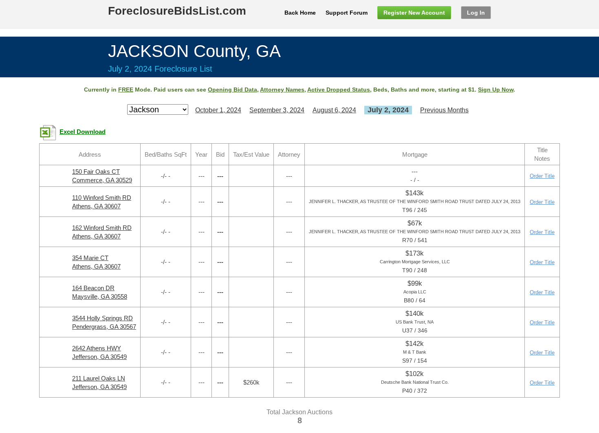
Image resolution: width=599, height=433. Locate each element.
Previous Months (444, 110)
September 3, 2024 (276, 110)
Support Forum (347, 12)
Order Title (542, 176)
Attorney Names (282, 89)
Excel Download (82, 132)
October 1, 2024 (218, 110)
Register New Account (414, 12)
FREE (125, 89)
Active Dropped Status (338, 89)
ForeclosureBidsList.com (177, 10)
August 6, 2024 (334, 110)
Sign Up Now (495, 89)
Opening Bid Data (232, 89)
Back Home (300, 12)
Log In (476, 12)
